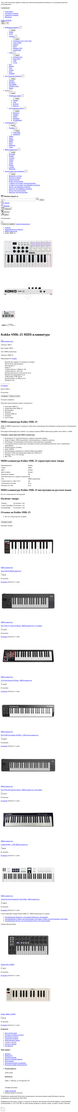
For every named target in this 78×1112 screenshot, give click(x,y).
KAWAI (15, 104)
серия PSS (16, 134)
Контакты (8, 17)
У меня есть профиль (8, 224)
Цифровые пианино (12, 27)
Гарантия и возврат (11, 1038)
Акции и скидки (10, 1042)
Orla (10, 68)
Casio (11, 52)
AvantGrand (17, 50)
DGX (15, 46)
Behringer (12, 145)
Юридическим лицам (12, 1040)
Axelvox (12, 158)
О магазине (9, 11)
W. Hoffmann (17, 120)
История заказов (10, 1057)
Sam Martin (12, 84)
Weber (15, 116)
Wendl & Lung (14, 86)
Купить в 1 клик (14, 396)
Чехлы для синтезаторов (17, 190)
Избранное (8, 1055)
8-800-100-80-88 (10, 1091)
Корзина (8, 1054)
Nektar (11, 165)
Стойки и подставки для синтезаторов (22, 183)
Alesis (11, 161)
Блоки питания (14, 179)
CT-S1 (15, 63)
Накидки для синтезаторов (18, 192)
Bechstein (16, 118)
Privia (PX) (16, 59)
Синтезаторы (9, 123)
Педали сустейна (15, 178)
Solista (11, 32)
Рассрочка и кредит (11, 1037)
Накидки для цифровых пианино (20, 189)
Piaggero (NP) (17, 48)
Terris (11, 138)
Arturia (11, 160)
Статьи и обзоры (10, 1044)
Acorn (11, 163)
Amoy (11, 34)
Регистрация (9, 1061)
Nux (10, 64)
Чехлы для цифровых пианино (19, 187)
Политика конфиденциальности (16, 1065)
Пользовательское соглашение (15, 1063)
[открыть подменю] (20, 27)
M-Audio (12, 154)
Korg (10, 72)
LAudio (11, 167)
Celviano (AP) (17, 57)
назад (13, 30)
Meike (11, 142)
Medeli (11, 140)
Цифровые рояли (15, 96)
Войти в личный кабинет (13, 1059)
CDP (14, 61)
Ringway (16, 106)
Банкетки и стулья (15, 176)
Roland (11, 66)
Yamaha (12, 36)
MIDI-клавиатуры (7, 341)
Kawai (11, 88)
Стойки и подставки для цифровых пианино (24, 185)
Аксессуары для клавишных (15, 171)
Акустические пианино (13, 76)
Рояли (7, 90)
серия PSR (16, 132)
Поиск (42, 200)
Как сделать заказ (11, 1033)
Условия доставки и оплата (14, 1035)
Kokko (14, 358)
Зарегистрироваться (23, 224)
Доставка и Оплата (11, 13)
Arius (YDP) (17, 43)
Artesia (11, 70)
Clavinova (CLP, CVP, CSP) (22, 41)
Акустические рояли (16, 108)
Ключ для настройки (16, 181)
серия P (15, 44)
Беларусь (12, 82)
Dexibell (11, 73)
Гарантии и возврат (11, 15)
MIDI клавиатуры (11, 149)
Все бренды (9, 1046)
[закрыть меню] (7, 23)
